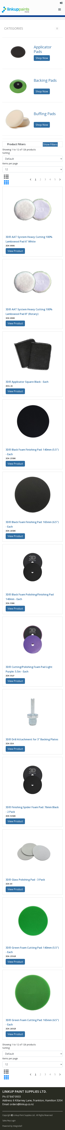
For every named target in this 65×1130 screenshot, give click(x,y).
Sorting (6, 152)
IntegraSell (17, 1126)
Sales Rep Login (9, 1120)
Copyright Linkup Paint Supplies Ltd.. (19, 1115)
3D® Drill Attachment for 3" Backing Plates (32, 739)
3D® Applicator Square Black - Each (27, 382)
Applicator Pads (43, 49)
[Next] (60, 179)
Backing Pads (45, 80)
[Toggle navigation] (59, 9)
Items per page (10, 163)
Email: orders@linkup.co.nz (18, 1104)
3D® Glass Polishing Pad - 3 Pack (25, 879)
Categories (13, 28)
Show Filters (50, 144)
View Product (15, 251)
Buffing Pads (45, 113)
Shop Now (42, 58)
